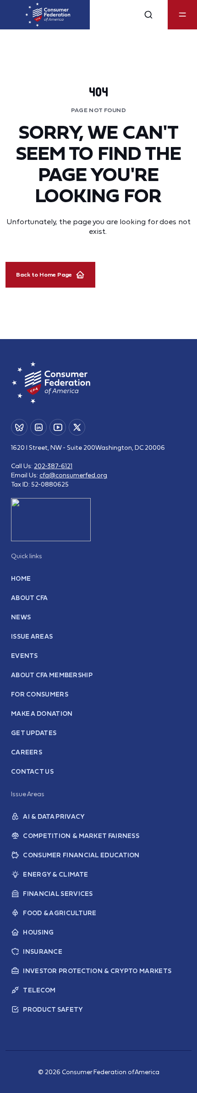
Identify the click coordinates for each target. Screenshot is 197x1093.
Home (21, 578)
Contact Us (32, 771)
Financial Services (58, 893)
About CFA (29, 597)
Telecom (39, 990)
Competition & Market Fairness (81, 835)
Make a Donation (42, 713)
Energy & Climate (55, 874)
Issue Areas (32, 636)
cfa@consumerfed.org (73, 475)
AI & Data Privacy (54, 816)
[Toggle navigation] (182, 14)
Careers (26, 752)
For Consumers (39, 694)
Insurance (42, 951)
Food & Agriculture (59, 913)
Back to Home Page (44, 274)
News (21, 617)
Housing (38, 932)
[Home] (47, 14)
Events (24, 655)
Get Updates (33, 732)
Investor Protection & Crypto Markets (97, 970)
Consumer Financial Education (81, 855)
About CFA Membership (52, 675)
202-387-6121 (53, 466)
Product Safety (53, 1009)
